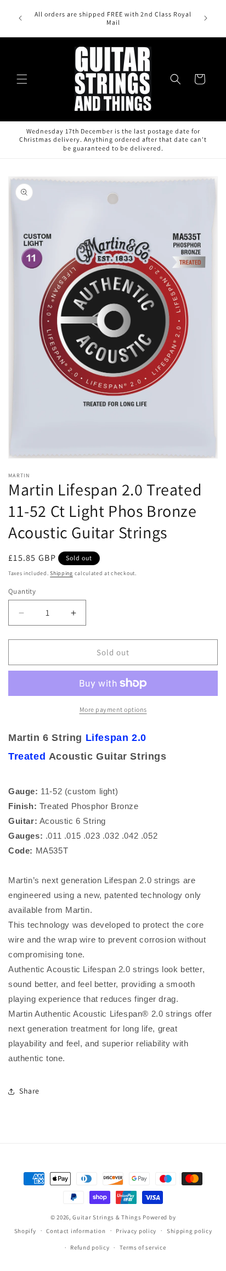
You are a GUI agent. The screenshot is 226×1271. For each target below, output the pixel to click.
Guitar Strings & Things (106, 1217)
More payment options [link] (113, 709)
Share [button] (29, 1091)
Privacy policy (136, 1231)
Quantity (22, 591)
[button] (22, 79)
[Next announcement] (206, 18)
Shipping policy (189, 1231)
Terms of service (143, 1247)
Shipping (61, 573)
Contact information (75, 1231)
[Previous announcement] (20, 18)
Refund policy (89, 1247)
